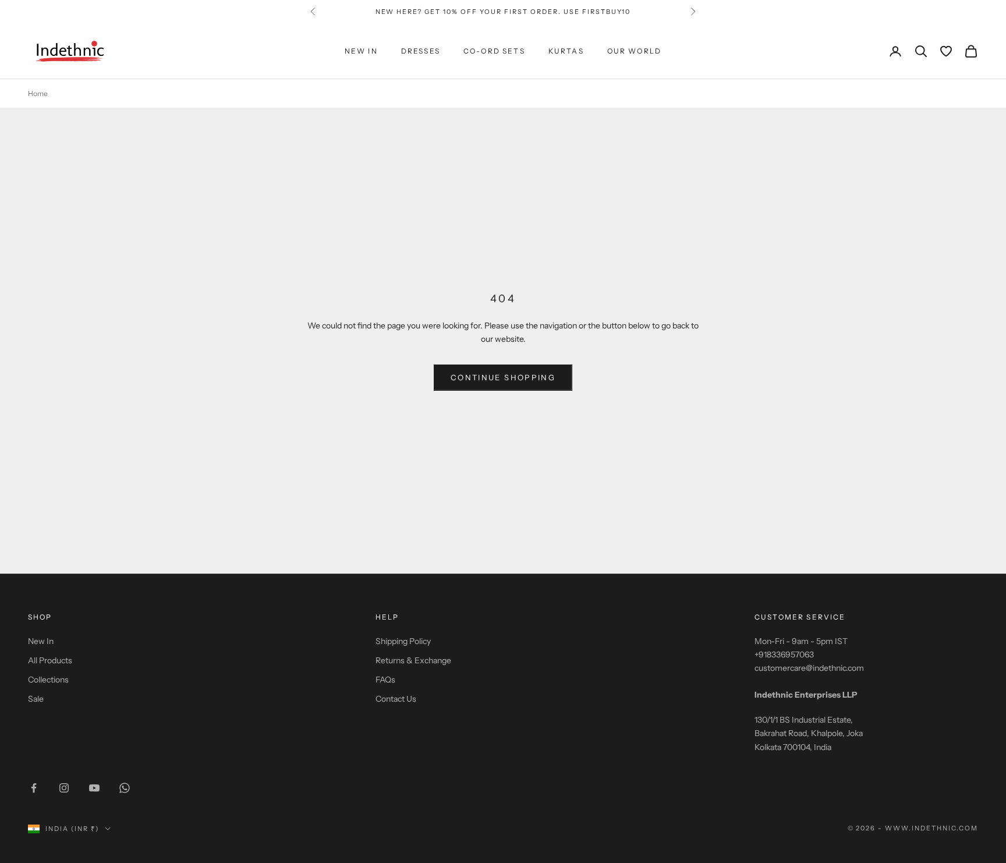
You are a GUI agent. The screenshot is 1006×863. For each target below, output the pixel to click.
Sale (36, 699)
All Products (50, 660)
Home (38, 93)
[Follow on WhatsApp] (124, 788)
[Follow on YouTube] (94, 788)
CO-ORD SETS (494, 51)
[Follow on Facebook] (34, 788)
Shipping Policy (403, 641)
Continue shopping (503, 377)
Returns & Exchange (413, 660)
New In (41, 641)
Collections (48, 679)
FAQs (385, 679)
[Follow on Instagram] (64, 788)
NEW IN (361, 51)
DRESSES (420, 51)
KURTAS (566, 51)
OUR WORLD (634, 51)
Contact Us (396, 699)
